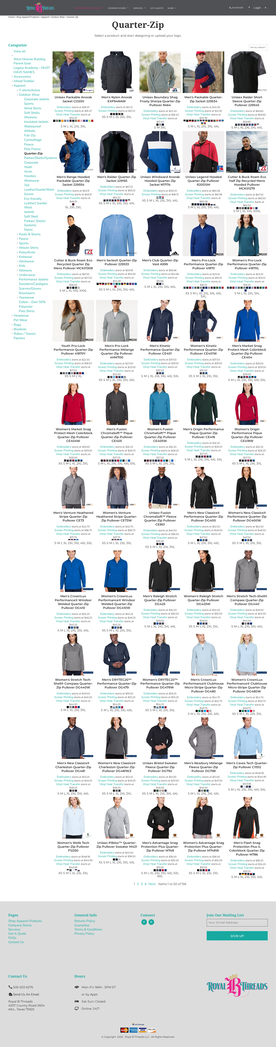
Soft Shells (32, 113)
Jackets (29, 212)
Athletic (29, 131)
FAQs (12, 938)
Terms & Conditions (88, 929)
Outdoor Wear (29, 95)
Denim (29, 194)
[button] (89, 8)
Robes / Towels (25, 333)
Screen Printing (64, 111)
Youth (28, 167)
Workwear (31, 180)
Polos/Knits (27, 252)
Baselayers (27, 293)
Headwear (21, 315)
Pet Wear (20, 320)
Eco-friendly (33, 199)
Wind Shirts (32, 108)
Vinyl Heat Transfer (68, 114)
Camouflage (33, 140)
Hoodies (30, 176)
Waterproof (32, 126)
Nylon (28, 229)
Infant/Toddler (24, 81)
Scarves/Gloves (30, 288)
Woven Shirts (28, 248)
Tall (26, 185)
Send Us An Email (26, 994)
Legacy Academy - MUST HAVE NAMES (32, 70)
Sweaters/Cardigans (33, 284)
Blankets (20, 329)
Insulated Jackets (36, 122)
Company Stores (20, 925)
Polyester (26, 306)
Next (152, 884)
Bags (17, 325)
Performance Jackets (33, 279)
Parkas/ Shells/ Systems (35, 223)
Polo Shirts (27, 311)
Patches (19, 338)
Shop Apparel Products (25, 921)
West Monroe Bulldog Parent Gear (29, 61)
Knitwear (25, 257)
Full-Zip (29, 135)
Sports (29, 103)
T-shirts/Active (29, 90)
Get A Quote (17, 933)
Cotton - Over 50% (32, 302)
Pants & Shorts (30, 234)
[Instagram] (151, 922)
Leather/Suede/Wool (39, 189)
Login (257, 7)
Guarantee (82, 925)
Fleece (29, 144)
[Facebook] (144, 922)
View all (20, 51)
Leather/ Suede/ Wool (35, 205)
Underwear (27, 275)
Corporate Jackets (36, 99)
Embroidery (64, 107)
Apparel (20, 85)
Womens (30, 117)
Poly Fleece (32, 149)
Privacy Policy (84, 933)
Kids (22, 266)
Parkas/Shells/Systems (40, 158)
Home (11, 17)
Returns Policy (84, 921)
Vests (28, 171)
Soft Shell (31, 216)
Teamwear (26, 297)
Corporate (31, 162)
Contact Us (16, 942)
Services (14, 929)
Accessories (22, 76)
